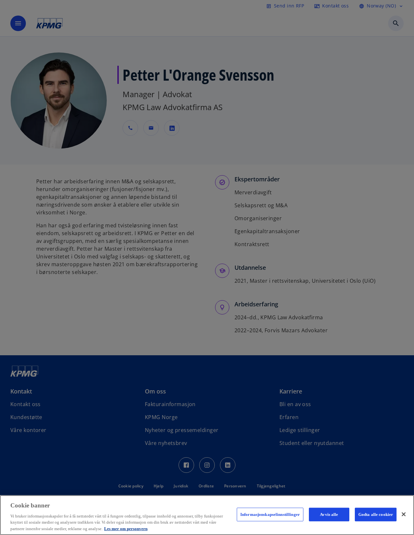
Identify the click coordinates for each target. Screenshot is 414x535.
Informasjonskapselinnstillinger (270, 514)
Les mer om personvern (125, 528)
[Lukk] (404, 514)
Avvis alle (329, 514)
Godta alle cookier (375, 514)
